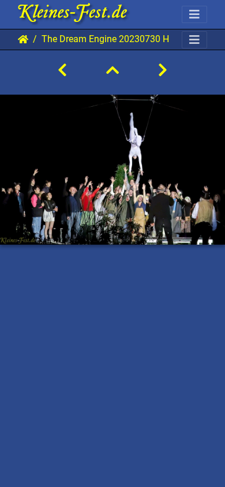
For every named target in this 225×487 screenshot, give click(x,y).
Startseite (23, 39)
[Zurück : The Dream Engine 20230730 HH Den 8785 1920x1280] (62, 70)
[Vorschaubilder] (112, 70)
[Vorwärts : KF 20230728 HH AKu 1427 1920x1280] (162, 70)
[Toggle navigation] (194, 14)
